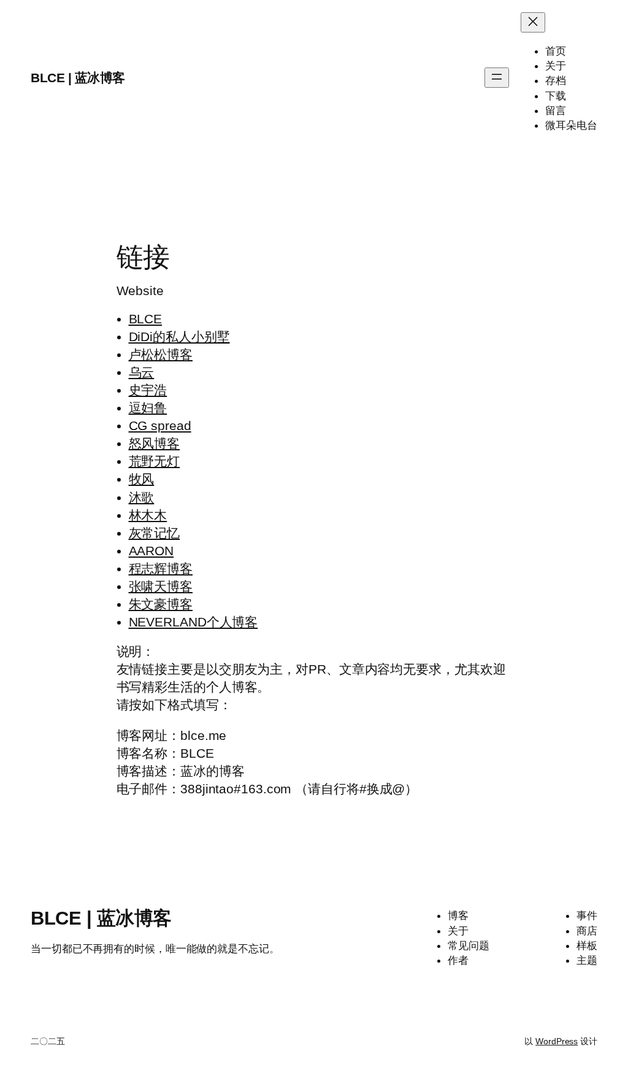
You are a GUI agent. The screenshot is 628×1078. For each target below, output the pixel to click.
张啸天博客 (161, 586)
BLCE (146, 319)
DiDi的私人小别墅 (179, 336)
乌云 (142, 372)
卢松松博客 (161, 354)
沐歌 (142, 497)
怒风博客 (154, 443)
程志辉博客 (161, 568)
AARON (151, 551)
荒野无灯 (154, 461)
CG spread (160, 425)
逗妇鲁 (148, 408)
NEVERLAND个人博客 (193, 622)
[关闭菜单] (533, 22)
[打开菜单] (496, 77)
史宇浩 (148, 390)
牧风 (142, 479)
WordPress (556, 1041)
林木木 (148, 515)
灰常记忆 (154, 533)
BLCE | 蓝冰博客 (78, 78)
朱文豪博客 (161, 604)
